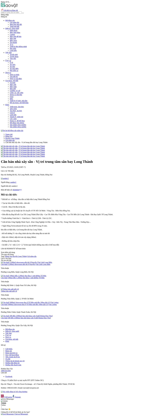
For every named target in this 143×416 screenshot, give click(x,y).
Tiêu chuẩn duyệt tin (12, 357)
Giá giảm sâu (14, 22)
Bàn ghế (13, 89)
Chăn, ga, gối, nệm (16, 93)
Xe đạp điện (14, 69)
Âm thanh (13, 42)
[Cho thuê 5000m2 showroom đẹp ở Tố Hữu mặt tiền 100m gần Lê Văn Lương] (29, 302)
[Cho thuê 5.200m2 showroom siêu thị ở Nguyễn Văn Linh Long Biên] (26, 262)
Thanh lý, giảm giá (16, 117)
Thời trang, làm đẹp (17, 107)
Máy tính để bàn (15, 36)
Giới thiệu (8, 349)
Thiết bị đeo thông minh (18, 46)
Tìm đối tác (14, 77)
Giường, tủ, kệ (15, 91)
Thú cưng (13, 109)
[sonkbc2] (5, 178)
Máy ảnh (13, 38)
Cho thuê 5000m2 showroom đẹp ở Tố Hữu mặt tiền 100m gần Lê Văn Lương (29, 304)
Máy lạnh (13, 87)
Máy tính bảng (15, 32)
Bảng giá (8, 351)
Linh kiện (13, 50)
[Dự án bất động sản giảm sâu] (12, 130)
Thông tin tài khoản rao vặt (14, 361)
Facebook (8, 376)
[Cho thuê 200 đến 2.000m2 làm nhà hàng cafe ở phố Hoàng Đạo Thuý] (27, 316)
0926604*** (17, 190)
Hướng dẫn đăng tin (12, 363)
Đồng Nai (8, 136)
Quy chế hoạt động (12, 355)
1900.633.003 (6, 371)
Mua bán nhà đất (16, 24)
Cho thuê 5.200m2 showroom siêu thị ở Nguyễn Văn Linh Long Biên (25, 264)
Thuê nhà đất (14, 26)
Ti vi (11, 44)
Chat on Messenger (21, 414)
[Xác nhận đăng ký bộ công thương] (14, 392)
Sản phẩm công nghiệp (18, 125)
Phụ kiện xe (14, 71)
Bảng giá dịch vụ (11, 353)
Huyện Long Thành (12, 138)
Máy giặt (13, 85)
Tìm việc (13, 59)
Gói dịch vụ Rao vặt (10, 10)
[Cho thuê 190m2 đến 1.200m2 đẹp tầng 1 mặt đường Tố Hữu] (23, 276)
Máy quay (13, 40)
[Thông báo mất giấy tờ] (10, 289)
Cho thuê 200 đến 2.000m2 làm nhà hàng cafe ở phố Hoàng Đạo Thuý (26, 318)
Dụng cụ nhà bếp (16, 95)
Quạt (11, 97)
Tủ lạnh (12, 83)
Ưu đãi (7, 359)
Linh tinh (13, 115)
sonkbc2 (13, 182)
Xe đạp (12, 67)
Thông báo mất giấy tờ (9, 291)
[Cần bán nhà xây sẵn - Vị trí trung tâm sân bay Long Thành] (23, 146)
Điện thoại (13, 30)
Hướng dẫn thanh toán (13, 365)
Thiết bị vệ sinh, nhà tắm (18, 101)
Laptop (12, 34)
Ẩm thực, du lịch (16, 111)
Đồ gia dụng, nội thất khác (19, 103)
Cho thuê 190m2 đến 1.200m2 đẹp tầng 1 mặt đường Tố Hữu (22, 278)
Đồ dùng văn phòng (17, 123)
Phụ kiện (13, 48)
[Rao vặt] (9, 7)
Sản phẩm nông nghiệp (18, 127)
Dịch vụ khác (14, 75)
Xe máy (12, 65)
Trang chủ (9, 134)
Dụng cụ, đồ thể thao (17, 121)
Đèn (11, 99)
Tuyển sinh (14, 54)
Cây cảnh (13, 119)
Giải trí (12, 113)
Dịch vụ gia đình (16, 79)
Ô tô (11, 63)
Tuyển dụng (14, 57)
